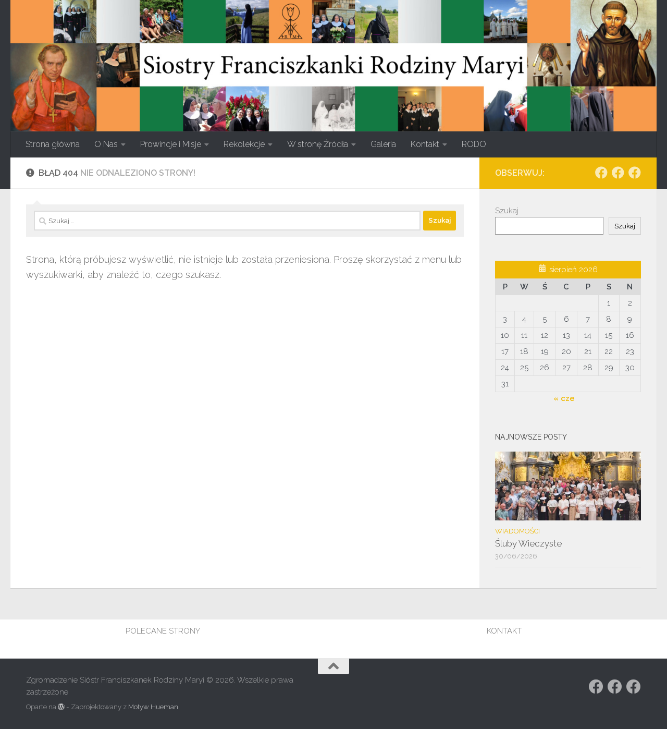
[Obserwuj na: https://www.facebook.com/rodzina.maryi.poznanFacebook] (618, 172)
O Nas (106, 144)
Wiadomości (517, 531)
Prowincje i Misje (170, 144)
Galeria (383, 144)
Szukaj (506, 210)
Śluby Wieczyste (528, 543)
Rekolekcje (244, 144)
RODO (474, 144)
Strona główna (53, 144)
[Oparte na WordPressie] (61, 706)
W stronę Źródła (317, 144)
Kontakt (425, 144)
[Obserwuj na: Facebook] (601, 172)
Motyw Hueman (153, 707)
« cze (564, 398)
